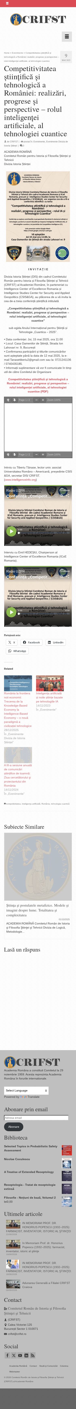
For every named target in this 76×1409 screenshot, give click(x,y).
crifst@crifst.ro (17, 1333)
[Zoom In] (43, 400)
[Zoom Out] (36, 400)
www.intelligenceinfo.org (20, 479)
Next (68, 886)
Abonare (13, 1126)
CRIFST (14, 141)
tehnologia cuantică (60, 804)
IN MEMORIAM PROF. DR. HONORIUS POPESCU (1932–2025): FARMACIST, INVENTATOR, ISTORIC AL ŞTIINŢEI (38, 1227)
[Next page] (15, 400)
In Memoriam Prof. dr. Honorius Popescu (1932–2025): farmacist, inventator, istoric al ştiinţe (35, 1247)
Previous (7, 886)
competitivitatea (13, 804)
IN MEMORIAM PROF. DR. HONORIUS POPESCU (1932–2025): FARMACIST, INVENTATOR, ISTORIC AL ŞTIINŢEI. (39, 1267)
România (46, 804)
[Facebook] (7, 1355)
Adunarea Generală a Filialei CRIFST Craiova (46, 1285)
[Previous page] (8, 400)
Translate (34, 1096)
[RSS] (32, 1355)
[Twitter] (14, 1355)
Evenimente (39, 141)
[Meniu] (67, 37)
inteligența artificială (31, 804)
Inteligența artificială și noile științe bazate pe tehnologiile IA (49, 697)
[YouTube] (20, 1355)
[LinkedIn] (26, 1355)
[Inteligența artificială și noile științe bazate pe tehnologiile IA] (50, 683)
